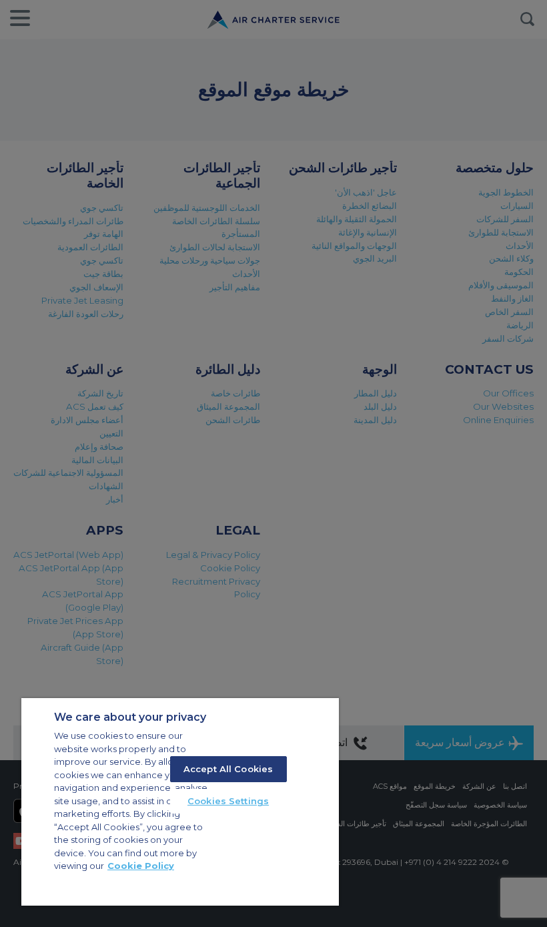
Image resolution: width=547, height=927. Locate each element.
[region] (180, 802)
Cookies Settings (228, 801)
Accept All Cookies (228, 768)
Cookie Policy (140, 865)
